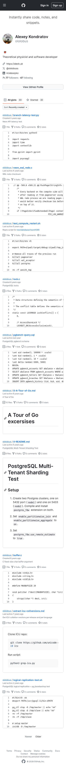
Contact (24, 753)
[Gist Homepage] (23, 5)
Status (37, 751)
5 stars (42, 346)
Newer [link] (28, 736)
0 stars (43, 127)
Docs (57, 751)
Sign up (57, 5)
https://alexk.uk (14, 63)
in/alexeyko (12, 73)
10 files (8, 402)
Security (27, 751)
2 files (8, 291)
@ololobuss (12, 68)
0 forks (17, 127)
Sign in (44, 5)
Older (38, 736)
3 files (8, 623)
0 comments (30, 127)
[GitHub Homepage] (23, 761)
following (26, 77)
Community (47, 751)
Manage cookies (37, 753)
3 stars (42, 692)
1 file (7, 127)
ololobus (7, 115)
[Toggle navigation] (4, 5)
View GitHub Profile (33, 87)
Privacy (17, 751)
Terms (9, 751)
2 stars (44, 453)
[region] (33, 145)
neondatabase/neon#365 (28, 230)
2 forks (17, 692)
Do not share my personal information (33, 756)
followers (12, 77)
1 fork (17, 346)
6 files (8, 453)
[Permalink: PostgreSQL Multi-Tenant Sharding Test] (5, 472)
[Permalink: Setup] (5, 490)
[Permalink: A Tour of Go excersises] (5, 418)
